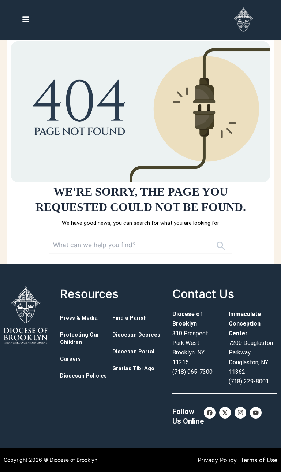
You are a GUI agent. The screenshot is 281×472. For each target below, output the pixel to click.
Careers (70, 359)
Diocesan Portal (133, 351)
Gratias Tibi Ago (133, 368)
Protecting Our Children (79, 338)
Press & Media (79, 318)
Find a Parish (129, 318)
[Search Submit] (220, 245)
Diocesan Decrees (136, 334)
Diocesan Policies (83, 375)
